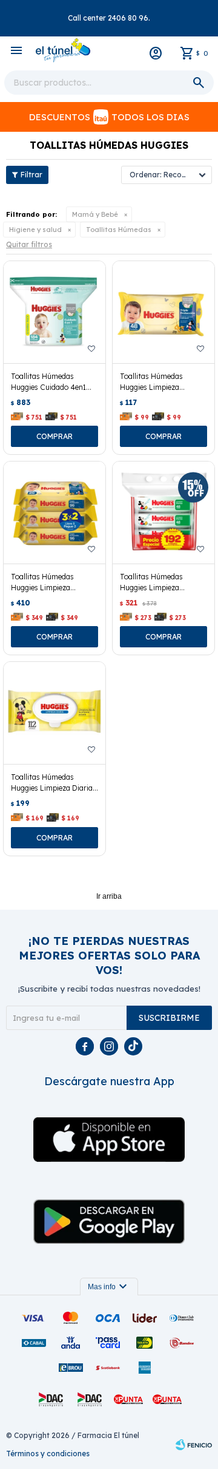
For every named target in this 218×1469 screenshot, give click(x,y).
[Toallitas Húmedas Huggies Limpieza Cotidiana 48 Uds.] (163, 312)
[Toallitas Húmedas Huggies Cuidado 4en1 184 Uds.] (54, 312)
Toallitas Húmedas (118, 229)
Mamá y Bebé (95, 214)
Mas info (109, 1286)
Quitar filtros (29, 244)
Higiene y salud (35, 229)
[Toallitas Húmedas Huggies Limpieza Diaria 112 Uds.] (54, 713)
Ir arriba (109, 896)
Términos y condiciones (48, 1453)
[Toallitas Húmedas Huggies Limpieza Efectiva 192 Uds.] (163, 513)
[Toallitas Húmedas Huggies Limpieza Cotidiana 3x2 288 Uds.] (54, 513)
